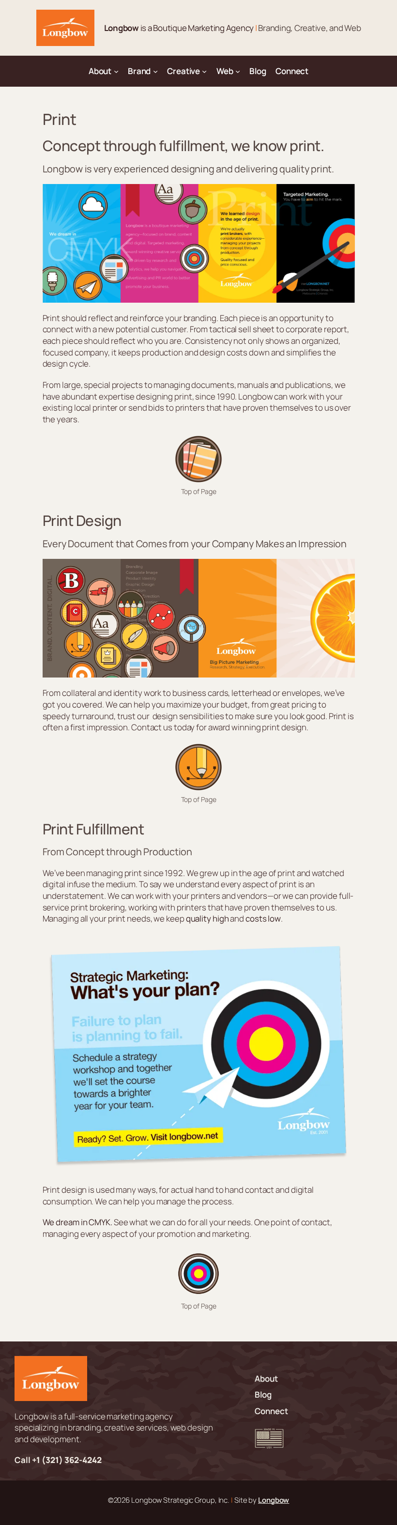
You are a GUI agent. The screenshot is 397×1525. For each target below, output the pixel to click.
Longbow (273, 1500)
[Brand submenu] (155, 71)
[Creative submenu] (204, 71)
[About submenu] (116, 71)
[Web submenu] (237, 71)
